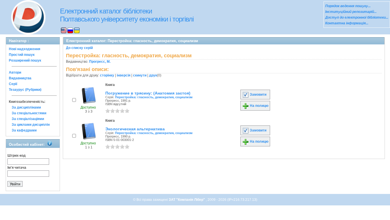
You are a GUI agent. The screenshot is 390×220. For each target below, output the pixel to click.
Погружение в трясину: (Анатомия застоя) (147, 93)
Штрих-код (16, 156)
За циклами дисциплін (31, 125)
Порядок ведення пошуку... (348, 6)
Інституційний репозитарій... (351, 12)
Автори (15, 72)
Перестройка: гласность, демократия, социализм (153, 97)
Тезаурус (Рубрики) (25, 90)
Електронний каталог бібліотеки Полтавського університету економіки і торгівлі (127, 15)
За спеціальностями (29, 113)
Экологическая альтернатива (135, 129)
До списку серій (79, 48)
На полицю (258, 106)
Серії (13, 84)
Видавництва (20, 78)
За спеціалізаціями (28, 119)
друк (153, 75)
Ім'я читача (16, 168)
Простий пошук (22, 55)
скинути (139, 75)
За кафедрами (24, 130)
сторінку (107, 75)
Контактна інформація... (346, 23)
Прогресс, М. (99, 62)
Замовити (257, 95)
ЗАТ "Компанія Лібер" (187, 200)
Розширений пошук (25, 60)
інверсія (123, 75)
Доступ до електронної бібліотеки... (356, 17)
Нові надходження (24, 49)
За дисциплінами (26, 107)
